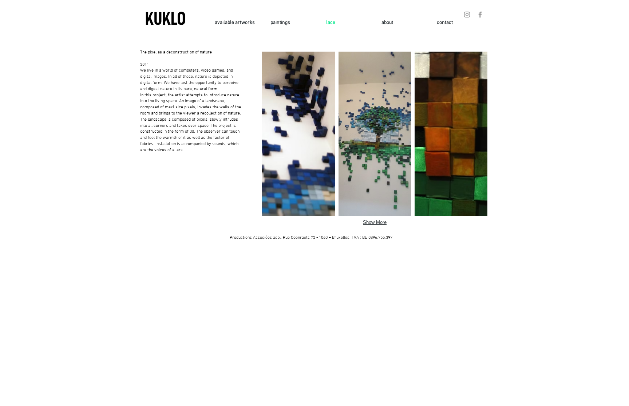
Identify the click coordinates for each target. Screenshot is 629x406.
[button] (298, 134)
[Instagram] (467, 15)
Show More (375, 222)
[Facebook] (480, 15)
